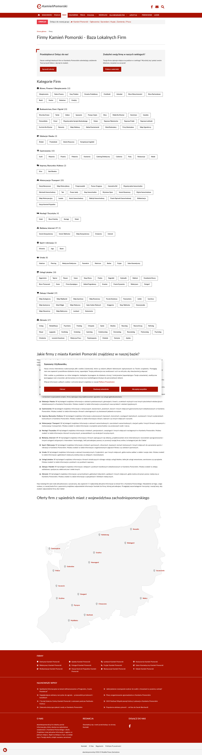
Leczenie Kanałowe (58, 338)
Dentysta (117, 338)
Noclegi (66, 219)
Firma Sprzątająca (71, 284)
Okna (105, 115)
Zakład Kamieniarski (92, 127)
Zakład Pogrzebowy (89, 284)
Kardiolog (64, 332)
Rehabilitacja (53, 326)
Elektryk (135, 278)
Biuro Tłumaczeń (44, 284)
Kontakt (86, 727)
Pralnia (100, 278)
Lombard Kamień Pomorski (113, 662)
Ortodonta (42, 338)
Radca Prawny (59, 94)
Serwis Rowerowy (124, 192)
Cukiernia (119, 157)
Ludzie (156, 15)
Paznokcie (85, 263)
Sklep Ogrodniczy (145, 127)
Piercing (53, 263)
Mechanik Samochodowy (47, 192)
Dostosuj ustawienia (101, 389)
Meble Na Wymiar (118, 115)
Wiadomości (47, 15)
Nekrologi (103, 15)
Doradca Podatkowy (91, 94)
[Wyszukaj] (162, 6)
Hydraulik (123, 278)
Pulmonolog (145, 332)
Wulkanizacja (141, 198)
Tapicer (55, 278)
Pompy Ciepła (92, 115)
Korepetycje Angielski (87, 142)
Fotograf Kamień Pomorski (81, 665)
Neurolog (125, 326)
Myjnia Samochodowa (143, 192)
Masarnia (52, 157)
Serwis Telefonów (64, 234)
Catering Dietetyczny (103, 157)
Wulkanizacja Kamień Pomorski (51, 669)
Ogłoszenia (73, 15)
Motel (77, 219)
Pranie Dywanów (119, 284)
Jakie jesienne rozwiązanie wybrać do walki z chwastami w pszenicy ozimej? (134, 689)
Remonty (61, 127)
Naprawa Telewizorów (111, 121)
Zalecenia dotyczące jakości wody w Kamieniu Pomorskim (61, 707)
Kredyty (74, 100)
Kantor (51, 100)
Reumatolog (131, 332)
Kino (40, 171)
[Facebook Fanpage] (151, 6)
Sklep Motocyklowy (63, 186)
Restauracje (141, 157)
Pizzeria (63, 157)
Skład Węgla (60, 305)
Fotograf (147, 284)
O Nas (91, 746)
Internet (110, 234)
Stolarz (96, 121)
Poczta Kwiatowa (111, 299)
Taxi (62, 192)
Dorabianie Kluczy (150, 278)
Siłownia (42, 248)
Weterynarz (134, 284)
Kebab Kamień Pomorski (145, 669)
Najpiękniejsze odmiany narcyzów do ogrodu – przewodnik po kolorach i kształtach (66, 696)
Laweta (60, 198)
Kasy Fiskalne (74, 94)
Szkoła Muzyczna (68, 142)
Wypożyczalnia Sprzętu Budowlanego (75, 121)
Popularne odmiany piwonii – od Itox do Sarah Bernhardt (127, 707)
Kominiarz (133, 115)
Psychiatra (67, 326)
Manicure (98, 263)
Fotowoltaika (43, 121)
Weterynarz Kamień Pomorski (50, 665)
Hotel (41, 219)
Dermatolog (117, 332)
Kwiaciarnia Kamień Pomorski (147, 662)
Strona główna (41, 31)
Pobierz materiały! (112, 69)
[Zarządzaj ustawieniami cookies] (5, 750)
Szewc (76, 278)
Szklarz (67, 115)
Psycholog (158, 332)
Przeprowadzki (80, 186)
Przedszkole (53, 142)
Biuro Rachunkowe (154, 94)
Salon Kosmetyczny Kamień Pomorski (149, 665)
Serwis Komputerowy (46, 234)
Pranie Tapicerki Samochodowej (120, 198)
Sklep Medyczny (75, 305)
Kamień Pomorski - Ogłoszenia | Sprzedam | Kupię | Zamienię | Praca (102, 22)
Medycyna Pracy (75, 338)
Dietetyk (105, 338)
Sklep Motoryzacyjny (45, 198)
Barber (109, 263)
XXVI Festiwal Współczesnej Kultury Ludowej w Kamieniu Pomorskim (132, 701)
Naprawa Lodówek (146, 121)
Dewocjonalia (140, 305)
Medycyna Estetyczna (69, 263)
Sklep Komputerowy (82, 234)
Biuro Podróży (53, 219)
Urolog (41, 326)
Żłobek (41, 142)
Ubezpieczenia (43, 94)
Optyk (102, 326)
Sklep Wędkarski (62, 299)
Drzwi (55, 121)
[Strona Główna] (39, 15)
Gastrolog (89, 332)
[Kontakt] (156, 6)
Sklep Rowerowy (94, 299)
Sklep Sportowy (78, 299)
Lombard (76, 311)
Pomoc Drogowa (96, 186)
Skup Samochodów (90, 192)
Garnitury (151, 299)
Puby (130, 157)
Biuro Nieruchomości (135, 94)
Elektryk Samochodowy (96, 198)
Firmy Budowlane (128, 127)
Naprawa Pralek (129, 121)
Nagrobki (111, 278)
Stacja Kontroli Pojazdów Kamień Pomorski (84, 670)
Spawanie (79, 115)
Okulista (113, 326)
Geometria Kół (112, 186)
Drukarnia (98, 234)
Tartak (57, 115)
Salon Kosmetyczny (134, 263)
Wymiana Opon (108, 192)
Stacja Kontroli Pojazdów (47, 204)
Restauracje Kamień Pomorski (115, 669)
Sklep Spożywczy (44, 305)
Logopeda (52, 332)
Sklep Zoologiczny (45, 299)
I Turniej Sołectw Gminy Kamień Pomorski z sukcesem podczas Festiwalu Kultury (66, 702)
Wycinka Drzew (44, 115)
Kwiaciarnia (89, 311)
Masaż (41, 332)
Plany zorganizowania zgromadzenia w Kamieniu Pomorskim (128, 695)
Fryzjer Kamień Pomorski (113, 665)
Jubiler (139, 299)
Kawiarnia (87, 157)
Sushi (41, 157)
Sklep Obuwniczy (44, 311)
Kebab (153, 157)
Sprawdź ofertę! (48, 69)
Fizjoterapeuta (91, 338)
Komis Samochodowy (76, 198)
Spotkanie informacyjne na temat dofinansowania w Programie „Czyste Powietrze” (66, 690)
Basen (62, 248)
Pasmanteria (127, 299)
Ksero (58, 284)
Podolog (79, 326)
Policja (57, 15)
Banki (41, 100)
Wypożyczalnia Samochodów (132, 186)
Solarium (42, 263)
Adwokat (119, 94)
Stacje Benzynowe (45, 186)
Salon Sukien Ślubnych (93, 305)
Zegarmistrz (43, 278)
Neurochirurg (138, 326)
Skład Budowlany (110, 127)
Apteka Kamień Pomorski (81, 662)
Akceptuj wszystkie (139, 389)
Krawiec (105, 284)
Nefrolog (151, 326)
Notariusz (62, 100)
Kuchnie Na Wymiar (45, 127)
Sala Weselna (52, 171)
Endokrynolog (102, 332)
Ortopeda (91, 326)
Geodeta (145, 115)
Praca (82, 15)
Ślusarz (65, 278)
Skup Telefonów (125, 305)
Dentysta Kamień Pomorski (49, 662)
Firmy (64, 15)
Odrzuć (62, 389)
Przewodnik (147, 15)
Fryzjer (119, 263)
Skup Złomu (88, 278)
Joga (52, 248)
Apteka (128, 338)
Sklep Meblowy (75, 127)
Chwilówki (107, 94)
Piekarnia (75, 157)
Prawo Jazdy (74, 192)
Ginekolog (77, 332)
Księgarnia (110, 305)
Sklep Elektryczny (61, 311)
